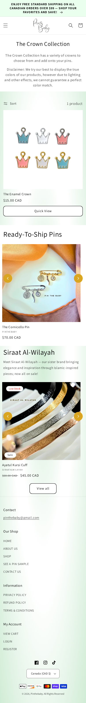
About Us (10, 549)
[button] (5, 25)
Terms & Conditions (18, 610)
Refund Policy (14, 603)
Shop (7, 556)
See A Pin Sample (16, 564)
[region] (43, 8)
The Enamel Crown (17, 194)
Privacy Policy (14, 595)
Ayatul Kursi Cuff (14, 465)
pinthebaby (37, 693)
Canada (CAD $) (41, 673)
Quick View (43, 211)
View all (43, 488)
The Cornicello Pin (16, 327)
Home (7, 541)
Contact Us (12, 572)
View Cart (10, 634)
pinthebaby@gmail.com (21, 517)
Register (10, 649)
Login (7, 641)
